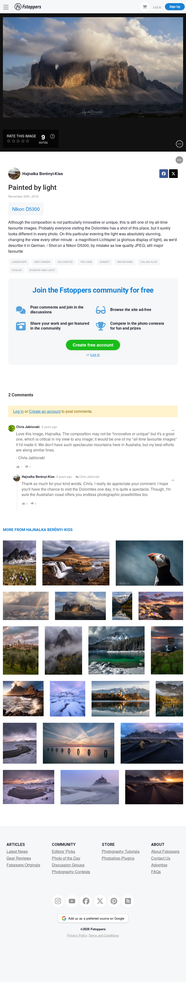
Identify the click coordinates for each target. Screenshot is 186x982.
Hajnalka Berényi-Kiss (42, 173)
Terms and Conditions (103, 935)
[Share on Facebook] (163, 173)
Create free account (93, 345)
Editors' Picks (63, 851)
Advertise (159, 865)
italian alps (148, 262)
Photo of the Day (66, 858)
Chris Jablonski (28, 427)
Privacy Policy (77, 935)
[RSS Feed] (128, 901)
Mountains (125, 262)
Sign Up (175, 6)
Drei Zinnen (42, 262)
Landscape (19, 262)
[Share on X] (173, 173)
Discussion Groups (68, 865)
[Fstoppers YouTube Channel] (72, 901)
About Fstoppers (165, 851)
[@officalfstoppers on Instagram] (58, 901)
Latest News (17, 851)
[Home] (28, 6)
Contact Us (160, 858)
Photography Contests (71, 871)
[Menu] (6, 6)
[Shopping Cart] (145, 6)
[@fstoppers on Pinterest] (114, 901)
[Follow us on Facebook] (86, 901)
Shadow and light (42, 270)
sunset (105, 262)
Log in (95, 354)
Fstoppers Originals (23, 865)
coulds (17, 270)
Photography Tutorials (121, 851)
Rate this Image (21, 135)
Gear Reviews (19, 858)
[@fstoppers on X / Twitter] (100, 901)
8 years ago (49, 427)
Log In (157, 6)
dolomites (65, 262)
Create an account (45, 411)
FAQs (156, 871)
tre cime (86, 262)
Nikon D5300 (26, 208)
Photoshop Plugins (118, 858)
